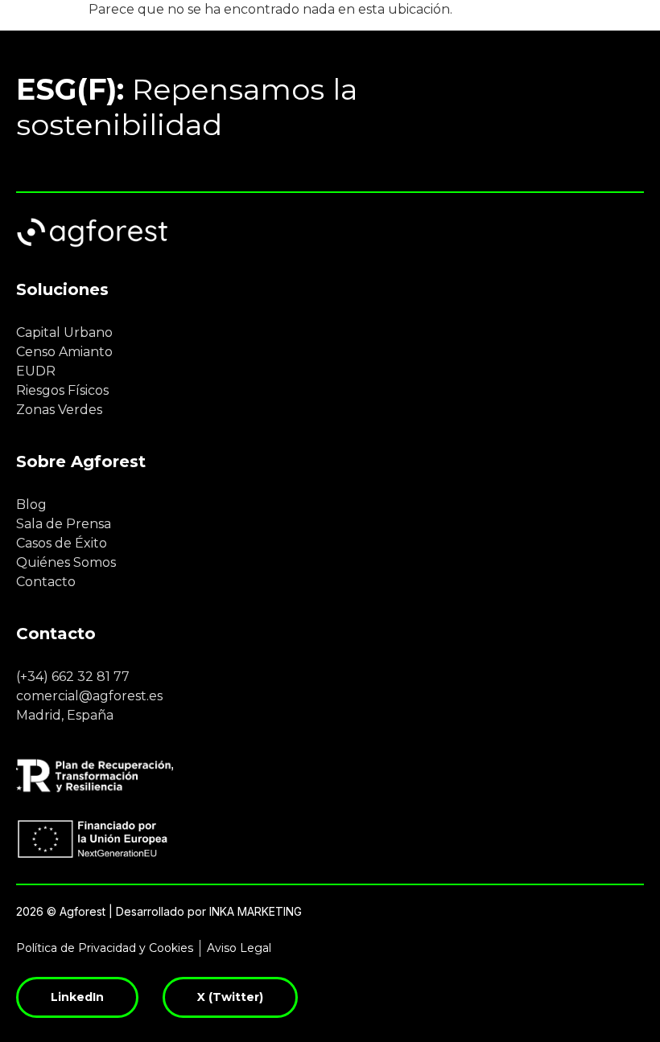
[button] (608, 22)
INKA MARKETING (255, 911)
